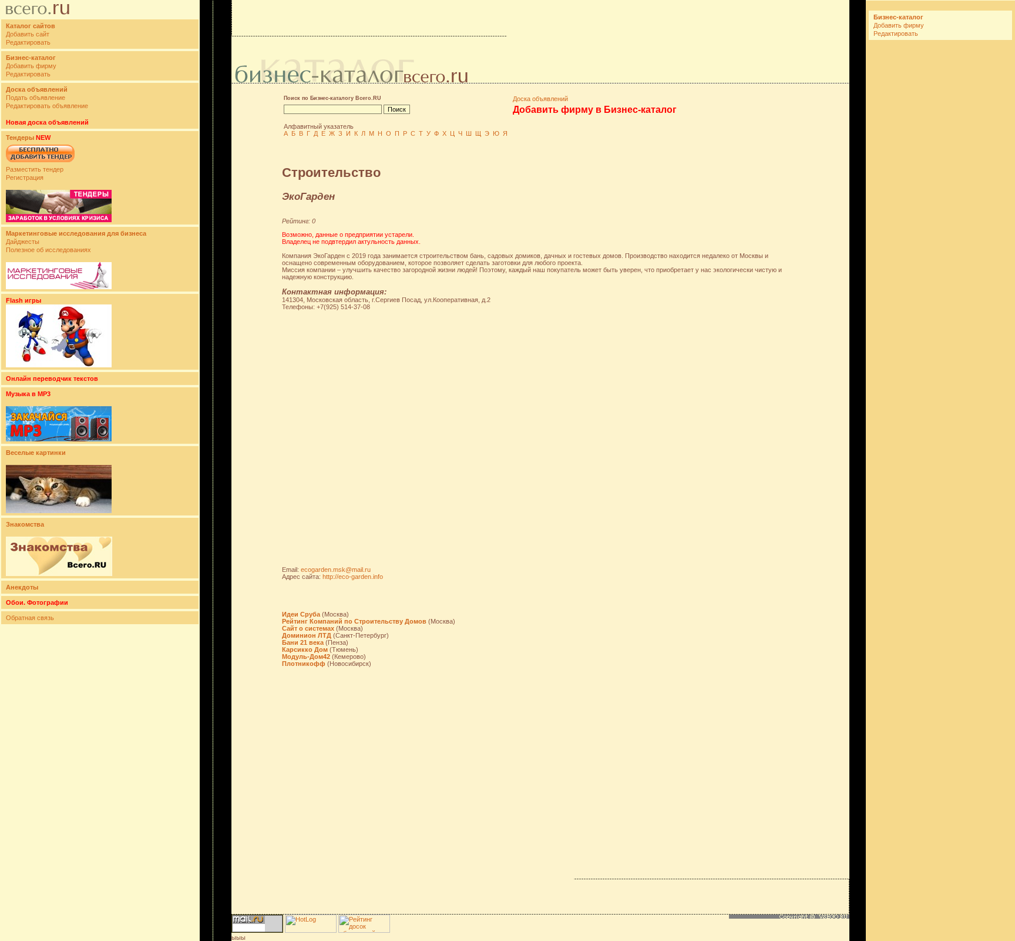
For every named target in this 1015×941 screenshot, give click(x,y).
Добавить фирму (31, 65)
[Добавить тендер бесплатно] (40, 162)
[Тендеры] (59, 219)
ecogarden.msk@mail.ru (336, 569)
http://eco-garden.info (352, 576)
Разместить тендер (34, 169)
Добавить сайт (27, 34)
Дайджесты (22, 241)
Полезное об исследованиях (48, 249)
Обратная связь (30, 617)
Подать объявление (35, 97)
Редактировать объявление (47, 105)
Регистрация (24, 177)
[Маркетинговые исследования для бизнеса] (59, 286)
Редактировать (28, 42)
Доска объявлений (540, 98)
